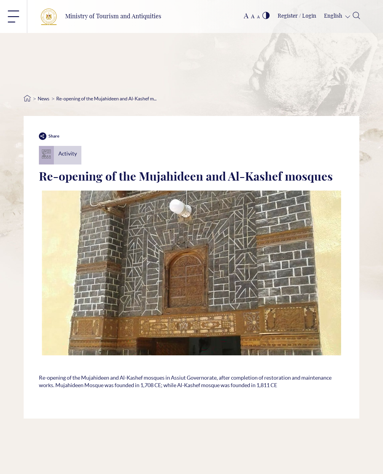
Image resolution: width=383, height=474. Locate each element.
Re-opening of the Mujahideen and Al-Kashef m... (106, 98)
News (43, 98)
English (334, 16)
